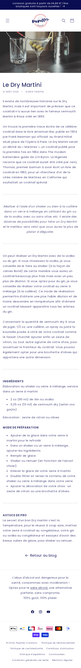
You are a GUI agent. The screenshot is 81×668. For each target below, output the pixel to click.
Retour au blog (43, 555)
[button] (7, 21)
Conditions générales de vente (30, 660)
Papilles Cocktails (26, 642)
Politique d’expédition (32, 654)
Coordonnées (57, 654)
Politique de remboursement (58, 642)
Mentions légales (62, 660)
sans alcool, (39, 588)
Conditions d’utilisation (60, 648)
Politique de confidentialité (27, 648)
